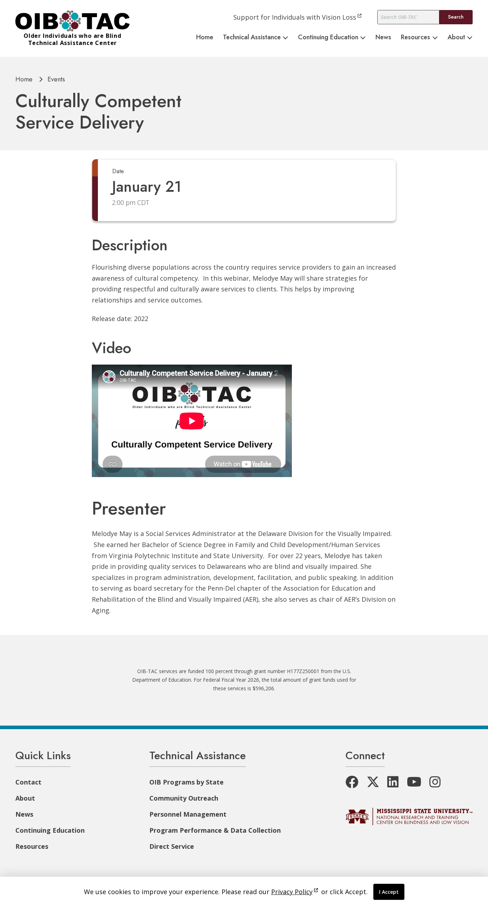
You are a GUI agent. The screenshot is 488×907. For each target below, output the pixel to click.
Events (56, 79)
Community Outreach (183, 798)
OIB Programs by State (186, 782)
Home (204, 37)
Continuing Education (328, 37)
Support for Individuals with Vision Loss (294, 17)
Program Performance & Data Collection (215, 830)
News (383, 37)
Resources (415, 37)
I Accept (389, 891)
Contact (28, 782)
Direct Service (171, 846)
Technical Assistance (252, 37)
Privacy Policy (292, 891)
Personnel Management (187, 814)
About (456, 37)
